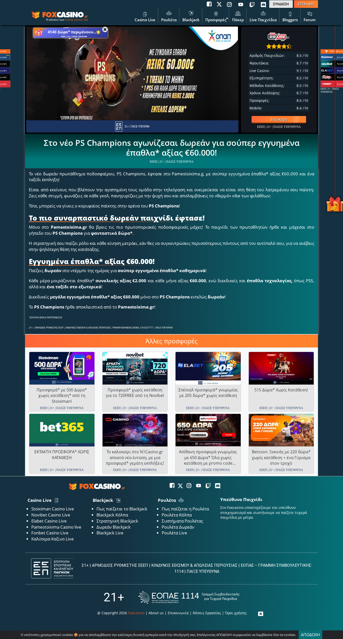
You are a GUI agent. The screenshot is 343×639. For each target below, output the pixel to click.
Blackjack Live (110, 533)
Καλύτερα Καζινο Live (52, 539)
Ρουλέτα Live (174, 533)
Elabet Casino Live (49, 521)
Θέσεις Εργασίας (207, 612)
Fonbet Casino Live (49, 533)
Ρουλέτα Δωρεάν (178, 527)
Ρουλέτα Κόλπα (177, 515)
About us (156, 612)
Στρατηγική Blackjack (117, 521)
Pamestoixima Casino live (56, 527)
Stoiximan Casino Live (52, 509)
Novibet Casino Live (50, 515)
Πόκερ (238, 19)
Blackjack (191, 19)
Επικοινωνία (178, 612)
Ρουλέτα (169, 19)
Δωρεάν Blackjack (113, 527)
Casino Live (145, 19)
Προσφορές (215, 19)
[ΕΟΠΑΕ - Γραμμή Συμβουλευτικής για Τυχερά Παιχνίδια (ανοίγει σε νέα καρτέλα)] (188, 597)
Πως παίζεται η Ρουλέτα (185, 509)
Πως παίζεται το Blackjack (121, 509)
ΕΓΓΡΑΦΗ (306, 4)
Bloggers (290, 19)
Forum (309, 19)
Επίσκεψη (279, 119)
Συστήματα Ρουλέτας (182, 521)
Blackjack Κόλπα (112, 515)
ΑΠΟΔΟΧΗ (310, 634)
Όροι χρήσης (236, 612)
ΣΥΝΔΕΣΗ (281, 4)
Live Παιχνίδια (263, 19)
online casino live (76, 19)
